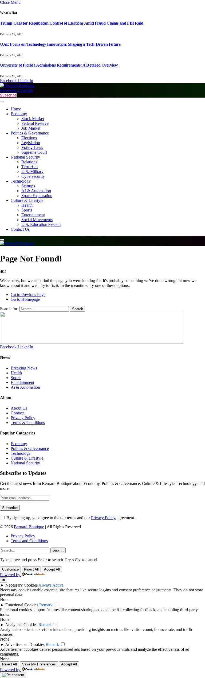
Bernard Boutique (29, 527)
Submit (58, 550)
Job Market (30, 128)
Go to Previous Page (28, 294)
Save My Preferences (39, 664)
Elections (29, 138)
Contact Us (20, 229)
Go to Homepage (25, 299)
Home (16, 109)
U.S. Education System (41, 224)
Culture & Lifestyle (27, 200)
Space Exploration (36, 195)
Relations (29, 162)
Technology (21, 181)
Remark (46, 605)
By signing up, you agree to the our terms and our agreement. (70, 517)
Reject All (31, 569)
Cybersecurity (33, 176)
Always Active (51, 585)
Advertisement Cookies (25, 644)
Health (27, 205)
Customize (10, 569)
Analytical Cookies (21, 624)
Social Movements (37, 219)
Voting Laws (32, 147)
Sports (26, 210)
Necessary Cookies (21, 585)
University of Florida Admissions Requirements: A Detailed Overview (59, 65)
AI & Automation (36, 190)
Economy (19, 113)
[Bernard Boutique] (18, 85)
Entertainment (33, 215)
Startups (28, 186)
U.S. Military (32, 171)
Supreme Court (34, 152)
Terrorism (29, 166)
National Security (25, 157)
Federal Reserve (35, 123)
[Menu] (2, 101)
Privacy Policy (103, 517)
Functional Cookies (21, 605)
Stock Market (32, 118)
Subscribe (8, 95)
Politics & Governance (30, 133)
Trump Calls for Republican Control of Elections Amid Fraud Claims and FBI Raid (71, 23)
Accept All (52, 569)
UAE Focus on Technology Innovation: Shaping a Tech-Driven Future (60, 44)
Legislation (30, 142)
